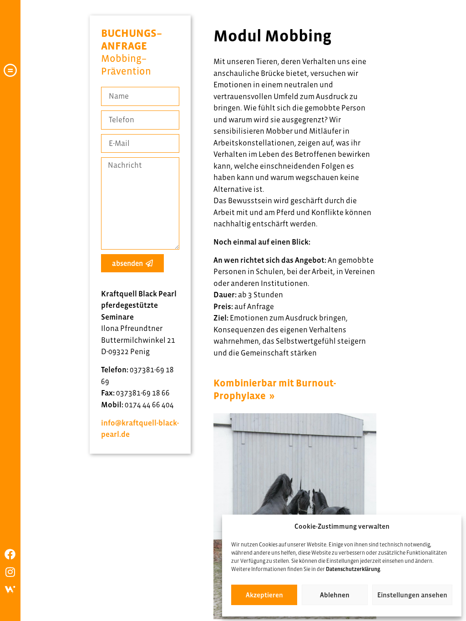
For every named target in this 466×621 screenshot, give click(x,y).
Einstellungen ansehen (412, 595)
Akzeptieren (264, 595)
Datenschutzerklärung (353, 569)
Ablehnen (335, 595)
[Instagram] (10, 572)
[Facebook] (10, 554)
